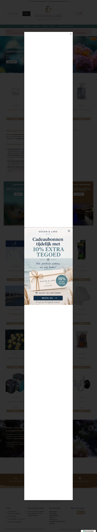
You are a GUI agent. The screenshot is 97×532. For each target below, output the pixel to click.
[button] (70, 34)
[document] (48, 266)
